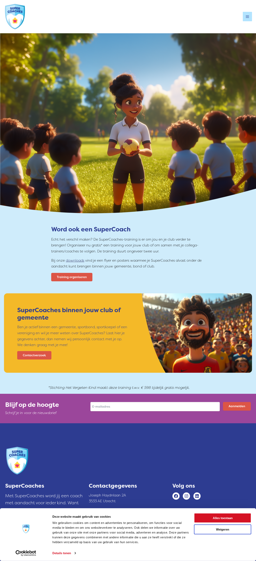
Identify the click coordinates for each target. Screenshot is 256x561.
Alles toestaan (223, 518)
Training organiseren (72, 277)
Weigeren (222, 529)
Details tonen (61, 553)
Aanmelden (237, 406)
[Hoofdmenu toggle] (247, 16)
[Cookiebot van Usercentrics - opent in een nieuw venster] (25, 553)
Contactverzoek (34, 355)
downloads (75, 260)
